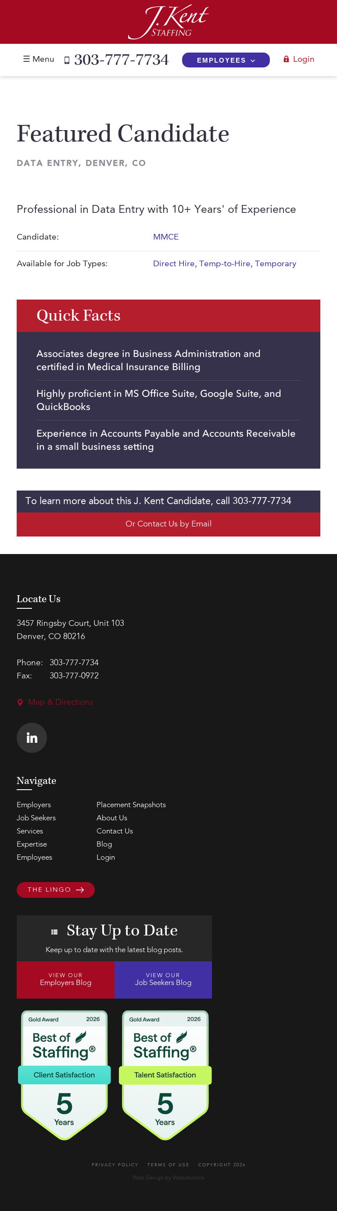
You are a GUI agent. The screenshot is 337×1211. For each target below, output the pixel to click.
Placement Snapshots (131, 805)
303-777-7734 (121, 60)
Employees (221, 60)
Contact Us (115, 831)
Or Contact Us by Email (168, 524)
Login (304, 60)
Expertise (32, 844)
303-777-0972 (74, 676)
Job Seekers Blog (163, 980)
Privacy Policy (115, 1165)
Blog (104, 844)
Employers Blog (65, 980)
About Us (112, 818)
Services (30, 831)
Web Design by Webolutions (168, 1178)
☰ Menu (38, 60)
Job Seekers (36, 818)
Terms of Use (168, 1165)
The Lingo (50, 890)
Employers (34, 805)
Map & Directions (60, 703)
